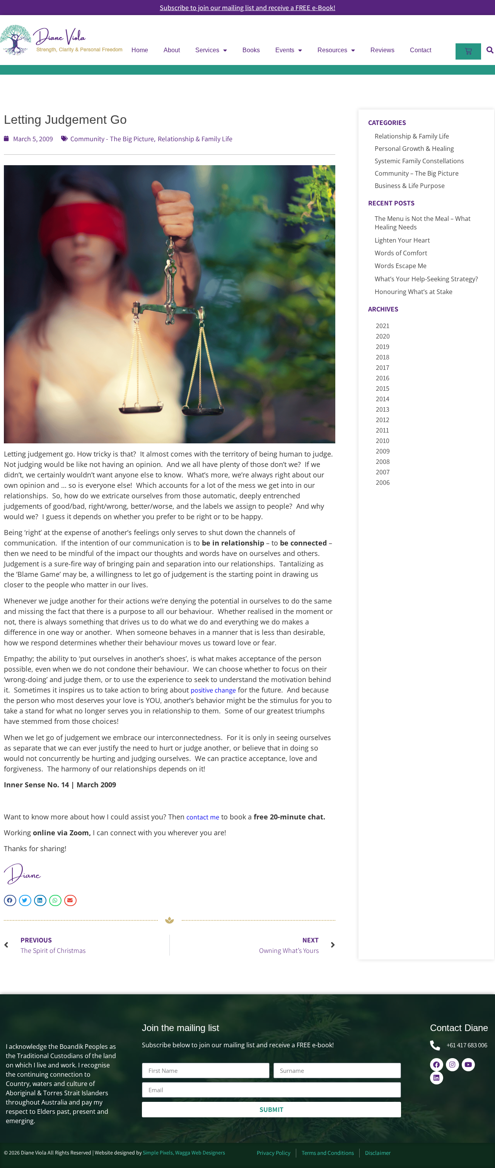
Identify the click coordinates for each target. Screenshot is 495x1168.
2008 (383, 461)
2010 (382, 440)
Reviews (382, 50)
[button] (10, 900)
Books (251, 50)
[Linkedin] (436, 1077)
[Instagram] (452, 1064)
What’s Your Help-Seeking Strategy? (426, 279)
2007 (383, 471)
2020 (383, 336)
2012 (382, 419)
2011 (382, 430)
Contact (420, 50)
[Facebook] (436, 1064)
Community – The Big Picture (417, 173)
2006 (383, 482)
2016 (382, 377)
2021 (382, 325)
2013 (382, 409)
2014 (382, 398)
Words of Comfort (401, 253)
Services (207, 50)
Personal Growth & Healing (414, 148)
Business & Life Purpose (410, 185)
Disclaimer (378, 1152)
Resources (332, 50)
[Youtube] (468, 1064)
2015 (382, 388)
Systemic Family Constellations (419, 161)
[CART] (468, 51)
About (172, 50)
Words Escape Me (401, 266)
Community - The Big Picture (112, 138)
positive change (213, 690)
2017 (382, 367)
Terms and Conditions (328, 1152)
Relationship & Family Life (195, 138)
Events (284, 50)
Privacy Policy (273, 1152)
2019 (382, 346)
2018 (382, 356)
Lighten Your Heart (402, 240)
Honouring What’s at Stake (413, 291)
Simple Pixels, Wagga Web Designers (184, 1152)
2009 (383, 450)
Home (139, 50)
